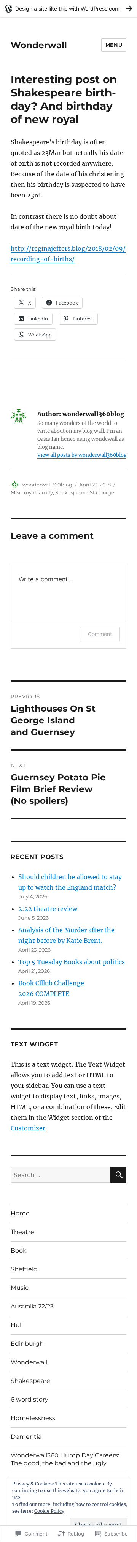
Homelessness (33, 1418)
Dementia (26, 1436)
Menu (113, 45)
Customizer (28, 1128)
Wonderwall (39, 45)
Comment (100, 634)
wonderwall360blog (47, 484)
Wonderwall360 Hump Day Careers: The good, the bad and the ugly (65, 1459)
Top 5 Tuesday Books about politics (71, 962)
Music (20, 1287)
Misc (16, 492)
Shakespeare (71, 492)
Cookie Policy (49, 1511)
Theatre (22, 1232)
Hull (17, 1325)
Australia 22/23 (32, 1306)
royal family (38, 492)
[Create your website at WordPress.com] (68, 8)
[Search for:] (61, 1175)
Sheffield (24, 1269)
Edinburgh (27, 1343)
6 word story (29, 1399)
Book (19, 1250)
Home (20, 1213)
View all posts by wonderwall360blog (82, 455)
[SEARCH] (118, 1175)
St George (102, 492)
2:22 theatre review (47, 908)
